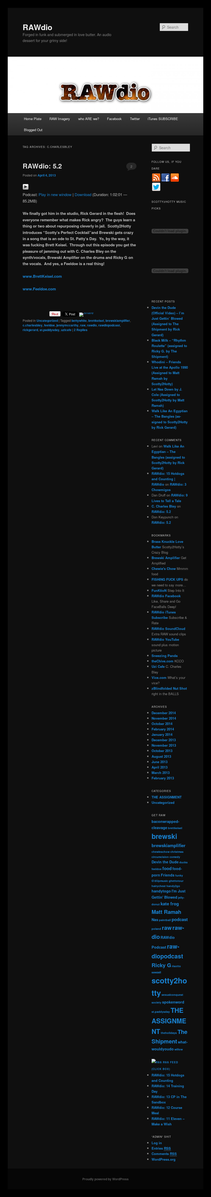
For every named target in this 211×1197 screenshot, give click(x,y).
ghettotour (176, 881)
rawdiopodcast (109, 325)
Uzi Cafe (158, 666)
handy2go (173, 886)
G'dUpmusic (160, 881)
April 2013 (160, 767)
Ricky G (161, 965)
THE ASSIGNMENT (167, 797)
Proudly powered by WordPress (105, 1179)
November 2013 (164, 745)
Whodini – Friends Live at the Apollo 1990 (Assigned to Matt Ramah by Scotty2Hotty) (170, 372)
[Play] (26, 188)
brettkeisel (96, 320)
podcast (180, 919)
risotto (176, 966)
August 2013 (161, 756)
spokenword (173, 1002)
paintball (165, 920)
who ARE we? (88, 118)
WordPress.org (163, 1159)
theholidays (169, 1033)
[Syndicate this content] (157, 1062)
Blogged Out (33, 129)
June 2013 (160, 761)
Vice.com (159, 677)
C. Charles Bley (164, 506)
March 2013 (161, 772)
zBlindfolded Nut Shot (169, 688)
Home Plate (32, 118)
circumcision (160, 857)
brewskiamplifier (118, 320)
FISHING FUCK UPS (167, 579)
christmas (176, 852)
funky (179, 875)
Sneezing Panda (165, 655)
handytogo (161, 890)
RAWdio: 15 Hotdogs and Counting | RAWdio (168, 479)
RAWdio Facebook (166, 595)
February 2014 (163, 729)
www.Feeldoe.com (39, 289)
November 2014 (164, 718)
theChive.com (162, 661)
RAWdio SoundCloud (168, 628)
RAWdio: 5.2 (42, 166)
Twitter (135, 118)
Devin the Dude (165, 861)
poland (156, 929)
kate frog (170, 903)
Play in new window (55, 194)
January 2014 (162, 734)
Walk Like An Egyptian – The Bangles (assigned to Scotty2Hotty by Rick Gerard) (168, 457)
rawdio (92, 325)
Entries (161, 1148)
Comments (164, 1153)
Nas (155, 919)
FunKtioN (159, 590)
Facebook (114, 118)
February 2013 (163, 777)
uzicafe (66, 329)
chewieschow (161, 852)
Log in (157, 1142)
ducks (183, 862)
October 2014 (162, 723)
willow (178, 1049)
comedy (175, 857)
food (167, 868)
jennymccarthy (67, 325)
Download (83, 194)
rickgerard (30, 329)
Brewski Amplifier (166, 557)
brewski (164, 836)
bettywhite (79, 320)
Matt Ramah (166, 911)
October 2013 (162, 750)
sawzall (156, 972)
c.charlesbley (32, 325)
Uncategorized (47, 320)
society (156, 1002)
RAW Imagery (59, 118)
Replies (80, 329)
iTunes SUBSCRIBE (163, 118)
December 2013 (164, 739)
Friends (167, 875)
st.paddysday (49, 329)
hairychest (159, 886)
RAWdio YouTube (165, 639)
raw (82, 325)
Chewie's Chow (164, 568)
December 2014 (164, 712)
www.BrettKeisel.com (42, 276)
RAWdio (37, 26)
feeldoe (49, 325)
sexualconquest (172, 995)
